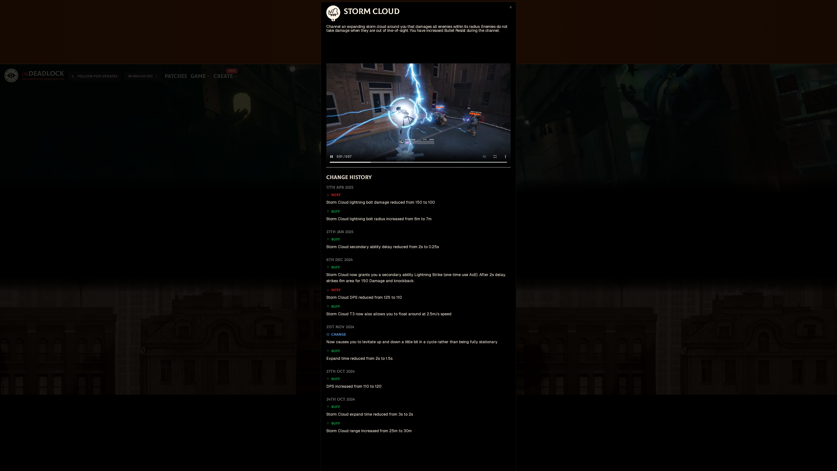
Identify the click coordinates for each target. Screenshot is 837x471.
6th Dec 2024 (339, 259)
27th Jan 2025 (340, 231)
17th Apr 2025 (340, 187)
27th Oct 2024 (340, 371)
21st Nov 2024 (340, 326)
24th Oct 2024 (340, 399)
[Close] (510, 7)
